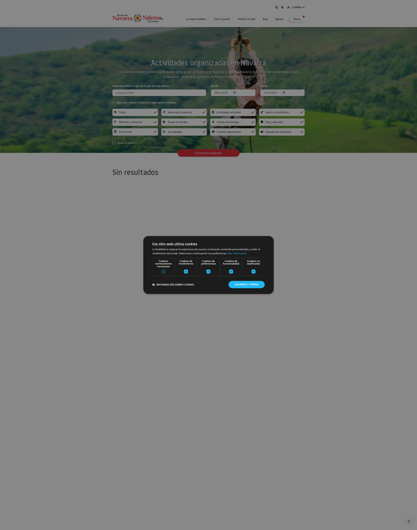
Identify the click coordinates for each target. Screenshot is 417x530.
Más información (237, 253)
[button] (173, 284)
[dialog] (208, 265)
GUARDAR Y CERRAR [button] (247, 284)
